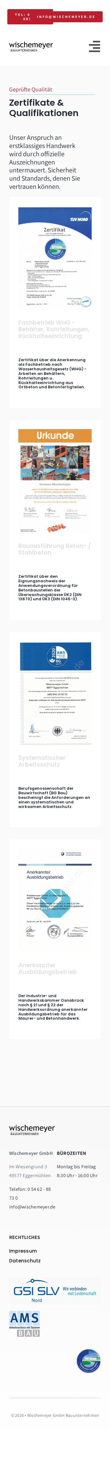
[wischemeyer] (31, 44)
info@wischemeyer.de (32, 1207)
